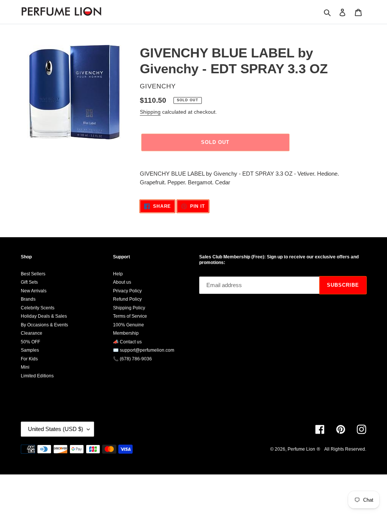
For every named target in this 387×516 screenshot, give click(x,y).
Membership (126, 333)
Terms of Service (130, 316)
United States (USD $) (55, 429)
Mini (25, 367)
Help (118, 274)
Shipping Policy (129, 308)
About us (122, 282)
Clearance (31, 333)
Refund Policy (127, 299)
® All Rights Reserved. (341, 449)
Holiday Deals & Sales (44, 316)
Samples (30, 350)
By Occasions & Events (44, 325)
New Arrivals (33, 291)
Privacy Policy (127, 291)
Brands (28, 299)
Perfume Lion (301, 449)
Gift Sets (29, 282)
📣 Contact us (127, 342)
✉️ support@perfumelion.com (143, 350)
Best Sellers (33, 274)
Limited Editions (37, 376)
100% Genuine (128, 325)
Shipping (150, 112)
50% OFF (30, 342)
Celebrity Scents (37, 308)
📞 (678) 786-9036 (132, 359)
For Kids (29, 359)
